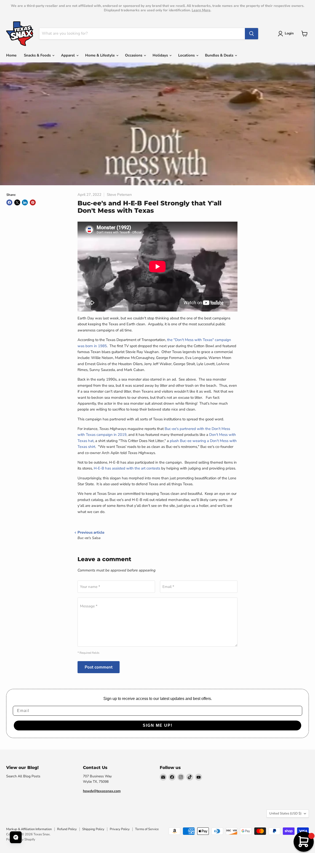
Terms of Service (147, 829)
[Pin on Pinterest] (33, 202)
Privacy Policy (120, 829)
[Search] (251, 33)
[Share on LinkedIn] (25, 202)
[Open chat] (16, 837)
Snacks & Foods (38, 55)
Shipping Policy (93, 829)
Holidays (161, 55)
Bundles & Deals (219, 55)
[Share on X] (17, 202)
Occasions (134, 55)
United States (285, 813)
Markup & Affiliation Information (29, 829)
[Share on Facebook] (9, 202)
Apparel (68, 55)
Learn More (201, 10)
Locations (187, 55)
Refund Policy (67, 829)
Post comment (98, 667)
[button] (286, 34)
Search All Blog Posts (23, 776)
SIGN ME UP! (158, 725)
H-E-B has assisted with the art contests (127, 468)
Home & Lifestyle (100, 55)
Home (11, 55)
